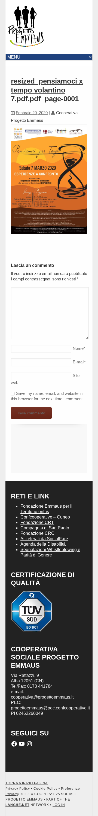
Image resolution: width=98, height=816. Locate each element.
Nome (79, 348)
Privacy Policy (17, 789)
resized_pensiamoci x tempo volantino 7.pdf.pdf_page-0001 (47, 90)
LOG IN (59, 805)
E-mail (79, 362)
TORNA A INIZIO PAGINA (26, 783)
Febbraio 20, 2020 (32, 112)
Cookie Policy (45, 789)
